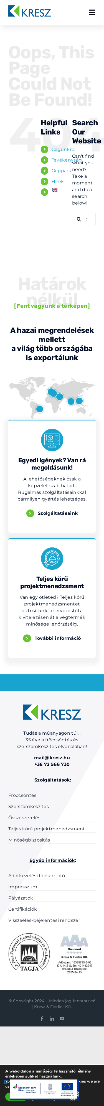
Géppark (61, 170)
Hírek (58, 181)
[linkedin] (52, 1018)
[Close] (6, 1082)
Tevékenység (67, 160)
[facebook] (42, 1018)
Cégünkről (64, 149)
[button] (39, 409)
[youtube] (62, 1018)
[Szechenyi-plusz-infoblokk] (44, 1081)
